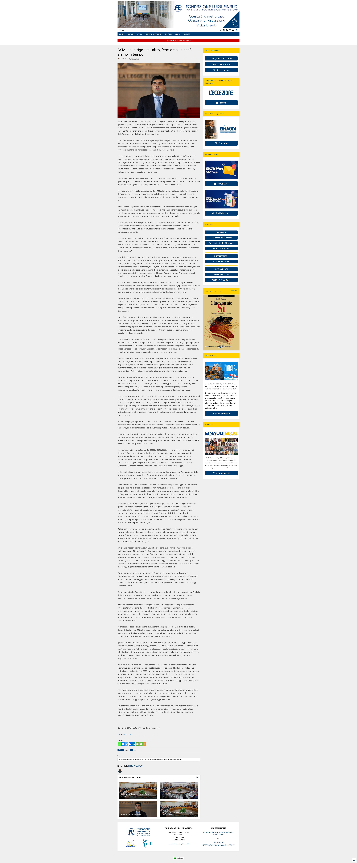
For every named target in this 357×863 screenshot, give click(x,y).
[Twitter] (126, 744)
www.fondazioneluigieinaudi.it (178, 844)
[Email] (137, 744)
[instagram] (230, 30)
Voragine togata (168, 796)
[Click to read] (138, 790)
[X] (220, 30)
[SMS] (141, 744)
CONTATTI (187, 34)
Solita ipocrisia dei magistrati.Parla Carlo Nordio (137, 795)
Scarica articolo (124, 734)
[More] (144, 744)
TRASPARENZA (218, 842)
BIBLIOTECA (168, 34)
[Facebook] (130, 744)
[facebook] (227, 30)
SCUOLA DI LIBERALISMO (153, 34)
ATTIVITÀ (139, 34)
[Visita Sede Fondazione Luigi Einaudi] (179, 26)
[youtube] (233, 30)
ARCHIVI (177, 34)
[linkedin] (224, 30)
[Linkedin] (133, 744)
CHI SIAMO (130, 34)
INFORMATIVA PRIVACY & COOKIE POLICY (218, 845)
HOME (121, 34)
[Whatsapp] (119, 744)
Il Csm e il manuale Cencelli (131, 815)
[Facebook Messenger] (123, 744)
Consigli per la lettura (213, 291)
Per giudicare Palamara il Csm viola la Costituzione (177, 813)
